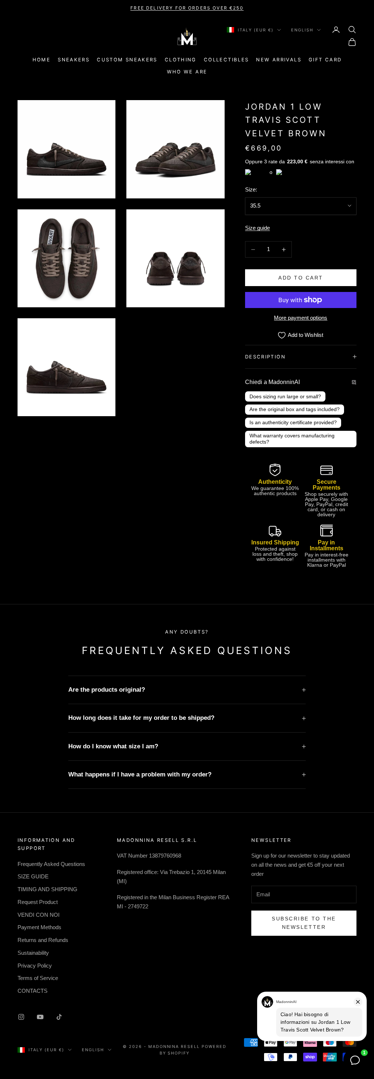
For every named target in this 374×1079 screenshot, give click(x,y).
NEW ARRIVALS (278, 59)
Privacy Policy (35, 965)
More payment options (300, 318)
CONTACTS (32, 991)
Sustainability (33, 953)
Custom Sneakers (127, 59)
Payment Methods (39, 927)
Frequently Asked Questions (51, 864)
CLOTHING (180, 59)
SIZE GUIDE (33, 876)
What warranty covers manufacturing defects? (292, 439)
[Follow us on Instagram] (21, 1017)
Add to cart (300, 278)
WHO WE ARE (187, 72)
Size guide (257, 228)
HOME (42, 59)
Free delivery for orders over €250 (186, 8)
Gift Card (325, 59)
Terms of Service (38, 978)
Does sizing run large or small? (285, 396)
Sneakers (73, 59)
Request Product (38, 902)
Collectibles (226, 59)
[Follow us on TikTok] (59, 1017)
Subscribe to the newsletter (304, 923)
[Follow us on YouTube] (40, 1017)
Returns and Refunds (43, 940)
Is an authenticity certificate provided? (293, 422)
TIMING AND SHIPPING (47, 889)
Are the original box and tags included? (294, 409)
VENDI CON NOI (39, 915)
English (302, 30)
